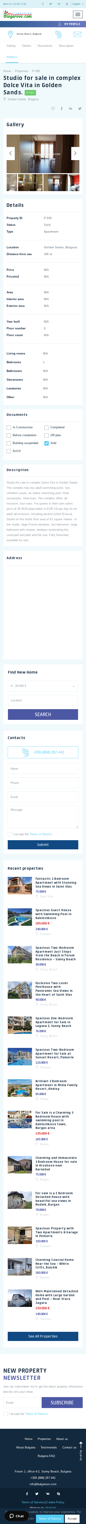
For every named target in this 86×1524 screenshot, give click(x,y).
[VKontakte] (58, 4)
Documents (45, 45)
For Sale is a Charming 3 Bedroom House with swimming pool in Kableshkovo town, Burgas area (54, 1120)
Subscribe (62, 1402)
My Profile (72, 24)
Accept (72, 1518)
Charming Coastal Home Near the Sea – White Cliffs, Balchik (55, 1263)
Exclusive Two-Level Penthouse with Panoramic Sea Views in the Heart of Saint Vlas (54, 989)
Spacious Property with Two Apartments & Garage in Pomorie (57, 1232)
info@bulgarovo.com (43, 1484)
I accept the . (33, 834)
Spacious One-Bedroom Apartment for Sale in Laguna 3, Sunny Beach (54, 1022)
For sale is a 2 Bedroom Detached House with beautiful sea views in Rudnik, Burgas (54, 1199)
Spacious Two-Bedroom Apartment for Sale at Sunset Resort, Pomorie (55, 1053)
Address (12, 57)
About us (62, 1439)
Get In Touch (11, 34)
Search (43, 714)
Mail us (77, 34)
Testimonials (49, 1447)
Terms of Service (41, 834)
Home (28, 1439)
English (77, 4)
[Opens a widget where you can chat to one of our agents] (16, 1516)
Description (66, 45)
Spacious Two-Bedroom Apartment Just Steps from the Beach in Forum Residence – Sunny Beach (56, 953)
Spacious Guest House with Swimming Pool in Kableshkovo (54, 914)
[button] (53, 109)
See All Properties (43, 1336)
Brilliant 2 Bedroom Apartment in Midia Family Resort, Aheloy (57, 1085)
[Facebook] (43, 4)
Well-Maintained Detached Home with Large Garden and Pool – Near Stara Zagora (57, 1297)
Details (26, 45)
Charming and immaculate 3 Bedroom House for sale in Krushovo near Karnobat (56, 1163)
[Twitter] (50, 4)
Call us (58, 34)
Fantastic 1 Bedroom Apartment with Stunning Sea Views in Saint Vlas (56, 882)
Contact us (69, 1447)
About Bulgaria (25, 1447)
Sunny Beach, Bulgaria (29, 34)
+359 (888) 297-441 (48, 752)
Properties (44, 1439)
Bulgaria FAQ (46, 1456)
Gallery (11, 45)
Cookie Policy (54, 1502)
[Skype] (67, 4)
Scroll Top (80, 1455)
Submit (43, 845)
